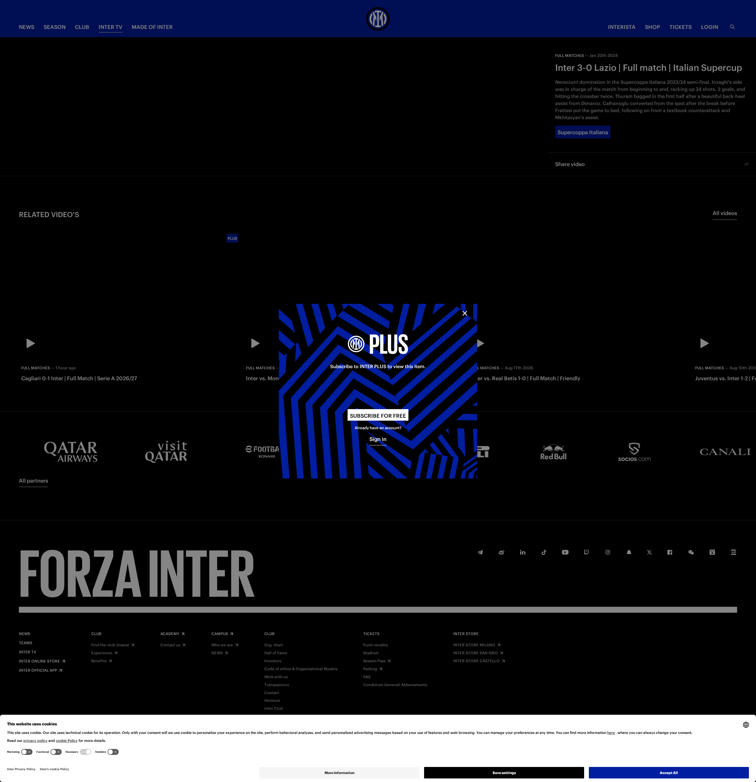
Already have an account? (378, 427)
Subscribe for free (378, 415)
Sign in (378, 439)
